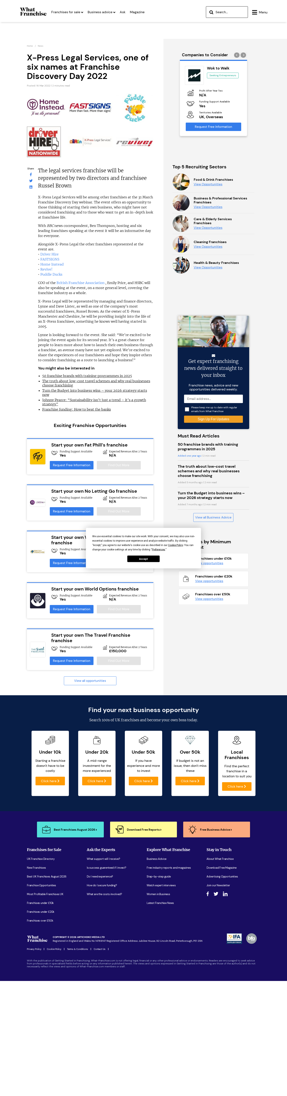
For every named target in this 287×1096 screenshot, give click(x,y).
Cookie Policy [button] (175, 544)
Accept (143, 558)
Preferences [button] (158, 549)
